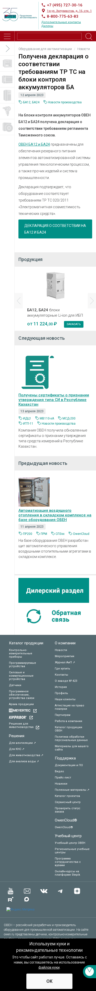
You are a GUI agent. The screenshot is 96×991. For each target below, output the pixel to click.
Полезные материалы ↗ (72, 790)
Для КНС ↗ (16, 749)
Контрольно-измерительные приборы (20, 653)
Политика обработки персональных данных (71, 738)
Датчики (15, 685)
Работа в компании (68, 721)
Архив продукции (21, 704)
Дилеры (47, 26)
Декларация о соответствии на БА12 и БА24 (55, 229)
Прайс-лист (63, 777)
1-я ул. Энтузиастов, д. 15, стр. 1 (69, 11)
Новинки (61, 783)
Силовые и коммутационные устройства (21, 676)
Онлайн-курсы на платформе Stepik (67, 873)
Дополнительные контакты (61, 22)
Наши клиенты (65, 699)
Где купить (62, 668)
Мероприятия (64, 656)
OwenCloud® (66, 820)
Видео (59, 771)
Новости (61, 650)
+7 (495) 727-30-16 (64, 5)
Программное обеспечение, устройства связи (21, 695)
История (61, 687)
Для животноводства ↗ (26, 755)
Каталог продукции (26, 643)
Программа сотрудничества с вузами (68, 862)
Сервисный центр (68, 802)
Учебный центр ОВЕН (70, 843)
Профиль (61, 693)
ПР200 (27, 534)
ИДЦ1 (27, 418)
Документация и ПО (69, 765)
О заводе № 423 (66, 681)
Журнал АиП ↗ (65, 662)
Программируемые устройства (22, 664)
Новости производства (65, 102)
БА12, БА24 (31, 102)
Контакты (61, 674)
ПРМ (44, 534)
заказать (74, 324)
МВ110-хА (47, 418)
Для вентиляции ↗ (22, 743)
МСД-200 (69, 418)
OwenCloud (81, 534)
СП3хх (60, 534)
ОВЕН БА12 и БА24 (34, 144)
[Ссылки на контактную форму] (89, 971)
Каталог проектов (67, 796)
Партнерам (62, 715)
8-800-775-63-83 (62, 16)
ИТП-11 (28, 423)
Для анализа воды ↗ (24, 761)
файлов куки (49, 967)
